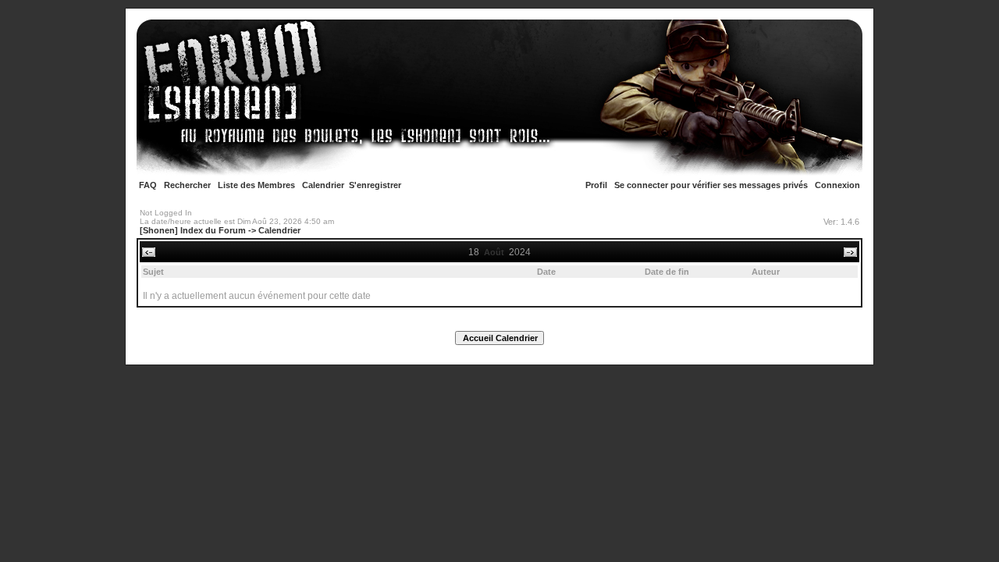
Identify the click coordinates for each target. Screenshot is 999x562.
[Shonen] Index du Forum (193, 230)
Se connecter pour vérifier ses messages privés (711, 185)
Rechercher (187, 185)
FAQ (148, 185)
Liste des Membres (256, 185)
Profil (596, 185)
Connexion (837, 185)
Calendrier (323, 185)
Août (494, 252)
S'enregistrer (375, 185)
